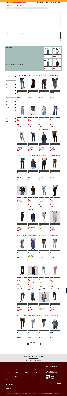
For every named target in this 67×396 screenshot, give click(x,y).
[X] (7, 384)
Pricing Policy (35, 372)
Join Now (40, 360)
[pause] (8, 0)
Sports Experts (16, 375)
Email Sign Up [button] (43, 2)
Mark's (16, 369)
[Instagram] (9, 384)
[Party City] (24, 2)
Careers (26, 369)
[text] (22, 96)
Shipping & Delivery (8, 369)
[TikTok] (12, 384)
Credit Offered (39, 2)
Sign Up (47, 368)
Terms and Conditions (36, 368)
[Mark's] (22, 2)
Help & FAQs (7, 372)
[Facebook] (6, 384)
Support (48, 2)
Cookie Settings (7, 379)
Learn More (38, 0)
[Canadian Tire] (15, 2)
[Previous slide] (28, 29)
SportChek (16, 368)
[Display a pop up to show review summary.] (23, 96)
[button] (47, 5)
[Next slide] (38, 29)
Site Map (35, 369)
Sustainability (26, 372)
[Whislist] (57, 5)
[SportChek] (19, 2)
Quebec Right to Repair (36, 375)
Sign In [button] (59, 2)
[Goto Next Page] (40, 344)
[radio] (28, 92)
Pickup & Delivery (7, 368)
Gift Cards (7, 375)
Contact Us (7, 376)
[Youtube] (11, 384)
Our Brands (26, 368)
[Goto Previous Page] (26, 344)
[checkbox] (19, 99)
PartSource (16, 372)
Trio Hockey (16, 376)
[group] (12, 37)
